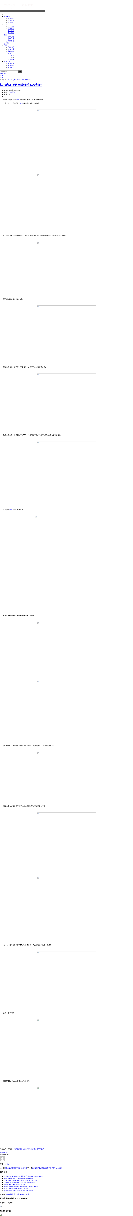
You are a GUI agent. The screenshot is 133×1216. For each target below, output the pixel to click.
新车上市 (11, 37)
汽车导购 (11, 31)
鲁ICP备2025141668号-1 (22, 1194)
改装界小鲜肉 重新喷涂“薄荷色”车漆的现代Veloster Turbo (23, 1176)
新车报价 (11, 39)
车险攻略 (11, 51)
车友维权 (11, 67)
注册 (1, 77)
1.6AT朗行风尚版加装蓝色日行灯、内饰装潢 (47, 1168)
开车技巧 (11, 47)
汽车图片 (11, 41)
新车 (5, 35)
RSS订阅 (3, 73)
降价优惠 (11, 29)
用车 (5, 45)
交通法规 (11, 59)
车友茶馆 (11, 65)
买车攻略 (11, 27)
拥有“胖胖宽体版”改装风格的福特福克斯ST (19, 1178)
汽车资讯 (7, 16)
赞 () (2, 1152)
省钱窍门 (11, 53)
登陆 (1, 75)
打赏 (5, 1152)
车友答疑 (11, 63)
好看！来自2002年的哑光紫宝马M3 (16, 1188)
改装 (17, 99)
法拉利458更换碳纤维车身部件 (21, 85)
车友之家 (7, 61)
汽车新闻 (11, 55)
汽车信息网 (41, 11)
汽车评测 (11, 33)
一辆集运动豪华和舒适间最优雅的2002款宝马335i (21, 1186)
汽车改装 (11, 57)
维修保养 (11, 49)
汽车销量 (11, 20)
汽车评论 (11, 18)
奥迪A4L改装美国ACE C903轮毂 (16, 1168)
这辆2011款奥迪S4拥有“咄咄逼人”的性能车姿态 (20, 1182)
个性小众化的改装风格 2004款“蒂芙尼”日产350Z (20, 1180)
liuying (7, 1164)
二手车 (6, 43)
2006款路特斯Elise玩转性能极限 (15, 1184)
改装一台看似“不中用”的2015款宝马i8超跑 (18, 1190)
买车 (5, 25)
